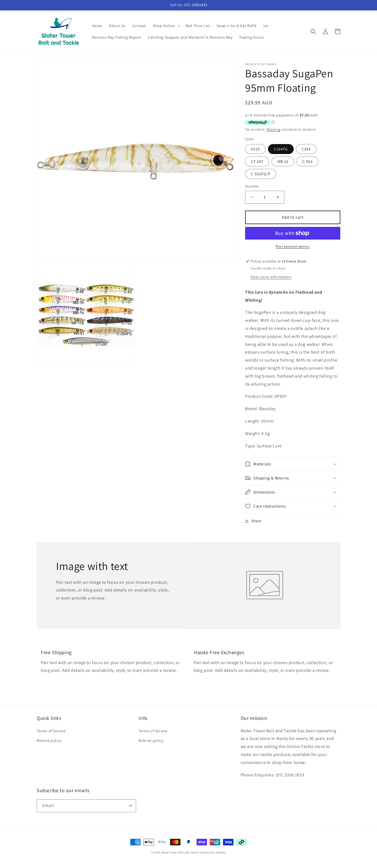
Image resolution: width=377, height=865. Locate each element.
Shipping (273, 129)
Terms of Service (51, 730)
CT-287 (257, 161)
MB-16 (282, 161)
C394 (306, 149)
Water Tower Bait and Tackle (180, 852)
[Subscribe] (130, 805)
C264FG (281, 149)
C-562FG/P (260, 173)
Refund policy (49, 740)
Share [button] (256, 520)
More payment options (293, 246)
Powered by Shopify (213, 852)
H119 (255, 149)
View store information (271, 276)
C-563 (307, 161)
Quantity (252, 186)
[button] (166, 25)
